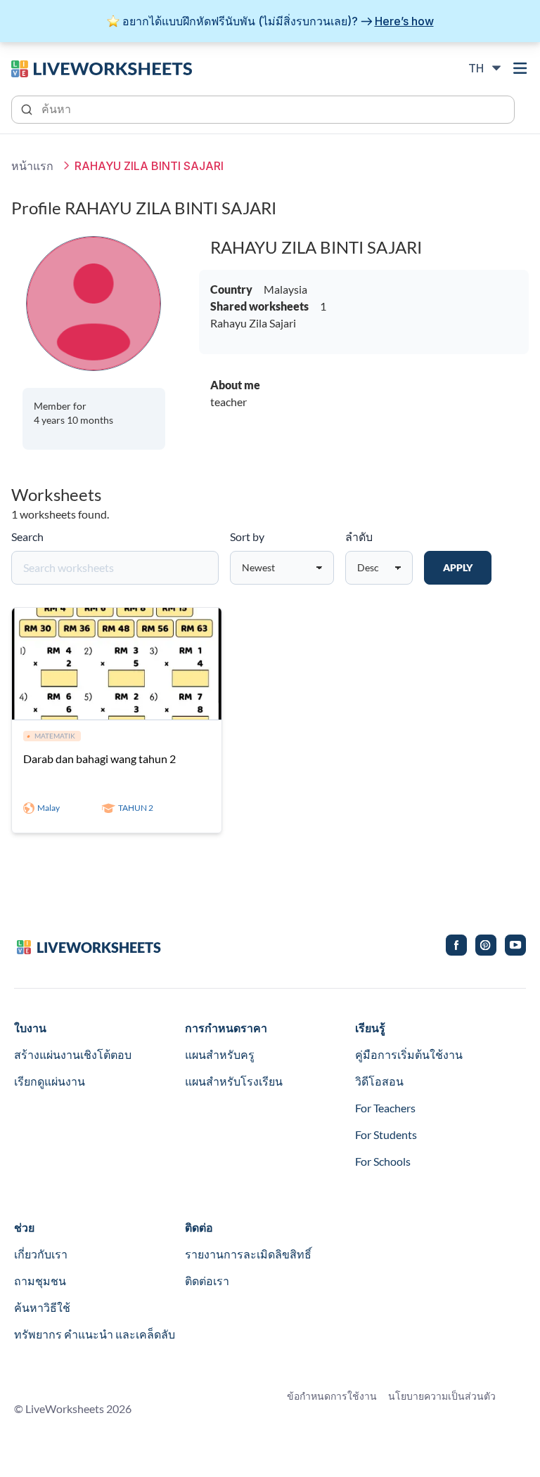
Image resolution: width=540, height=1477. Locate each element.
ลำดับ (359, 536)
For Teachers (385, 1107)
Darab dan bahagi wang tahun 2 (99, 758)
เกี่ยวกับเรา (41, 1254)
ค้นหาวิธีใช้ (42, 1307)
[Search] (28, 108)
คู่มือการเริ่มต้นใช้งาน (409, 1054)
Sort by (247, 536)
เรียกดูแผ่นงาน (49, 1081)
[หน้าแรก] (101, 67)
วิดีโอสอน (379, 1081)
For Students (386, 1134)
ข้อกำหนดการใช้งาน (332, 1396)
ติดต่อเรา (207, 1280)
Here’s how (404, 21)
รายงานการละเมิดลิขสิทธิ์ (248, 1254)
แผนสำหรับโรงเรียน (234, 1081)
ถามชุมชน (40, 1280)
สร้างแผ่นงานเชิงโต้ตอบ (72, 1054)
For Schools (383, 1161)
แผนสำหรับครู (220, 1054)
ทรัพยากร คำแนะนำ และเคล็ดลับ (94, 1334)
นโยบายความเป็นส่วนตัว (442, 1396)
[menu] (520, 68)
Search (27, 536)
